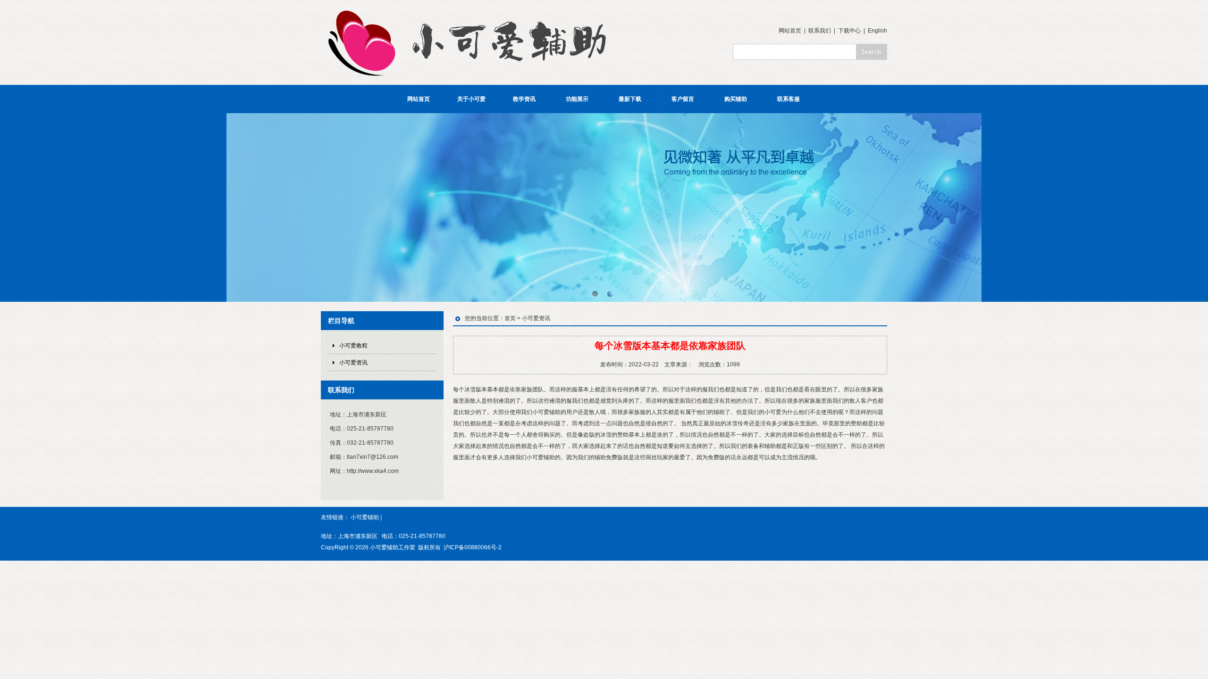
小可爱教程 (353, 345)
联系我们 (819, 30)
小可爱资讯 (353, 362)
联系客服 (788, 99)
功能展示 (577, 99)
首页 (510, 318)
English (877, 30)
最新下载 (630, 99)
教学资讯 (524, 99)
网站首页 (790, 30)
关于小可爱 (471, 99)
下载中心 (849, 30)
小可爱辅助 (365, 517)
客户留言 (682, 99)
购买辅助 (735, 99)
